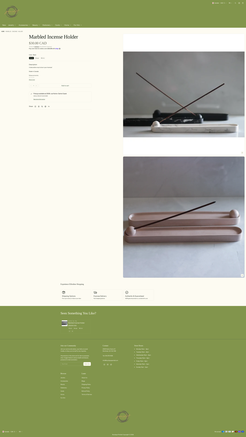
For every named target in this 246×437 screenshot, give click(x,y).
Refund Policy (86, 391)
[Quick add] (72, 331)
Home (2, 31)
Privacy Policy (86, 388)
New (4, 25)
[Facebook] (104, 364)
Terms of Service (87, 394)
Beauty (63, 384)
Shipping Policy (86, 384)
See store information (39, 99)
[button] (235, 3)
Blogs (83, 381)
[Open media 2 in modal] (184, 94)
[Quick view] (69, 331)
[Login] (239, 3)
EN (229, 3)
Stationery (64, 388)
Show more (32, 79)
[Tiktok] (111, 364)
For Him (63, 398)
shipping (37, 46)
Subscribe (87, 364)
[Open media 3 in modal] (184, 217)
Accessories (64, 381)
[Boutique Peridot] (11, 11)
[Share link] (48, 106)
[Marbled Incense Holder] (76, 326)
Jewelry (63, 378)
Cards (62, 391)
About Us (84, 378)
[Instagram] (107, 364)
